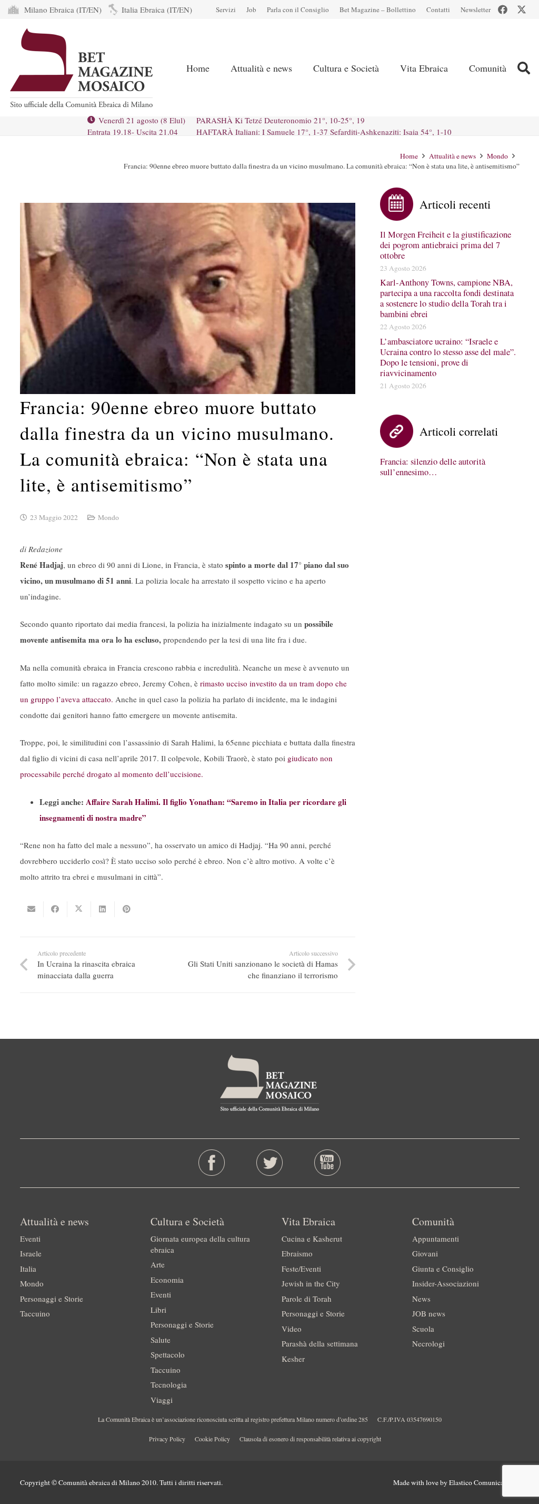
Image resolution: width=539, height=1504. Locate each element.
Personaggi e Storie (51, 1298)
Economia (167, 1279)
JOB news (428, 1313)
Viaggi (162, 1399)
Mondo (108, 517)
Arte (158, 1264)
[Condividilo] (55, 909)
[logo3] (82, 67)
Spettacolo (168, 1354)
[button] (300, 68)
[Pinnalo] (126, 909)
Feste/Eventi (301, 1268)
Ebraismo (297, 1253)
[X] (521, 9)
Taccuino (35, 1313)
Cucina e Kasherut (312, 1238)
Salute (161, 1339)
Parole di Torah (307, 1298)
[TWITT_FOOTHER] (269, 1162)
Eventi (30, 1238)
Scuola (423, 1328)
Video (292, 1328)
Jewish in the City (311, 1283)
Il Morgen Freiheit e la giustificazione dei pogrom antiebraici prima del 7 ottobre (445, 245)
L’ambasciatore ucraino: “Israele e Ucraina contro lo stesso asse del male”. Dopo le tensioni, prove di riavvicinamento (448, 357)
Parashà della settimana (320, 1343)
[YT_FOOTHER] (328, 1162)
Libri (158, 1309)
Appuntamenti (435, 1238)
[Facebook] (502, 9)
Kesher (293, 1358)
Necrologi (428, 1343)
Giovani (425, 1253)
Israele (31, 1253)
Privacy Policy (167, 1438)
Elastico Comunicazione (484, 1482)
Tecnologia (169, 1384)
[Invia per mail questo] (32, 909)
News (421, 1298)
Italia (28, 1268)
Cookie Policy (212, 1438)
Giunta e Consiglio (443, 1268)
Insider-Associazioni (445, 1283)
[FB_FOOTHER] (211, 1162)
